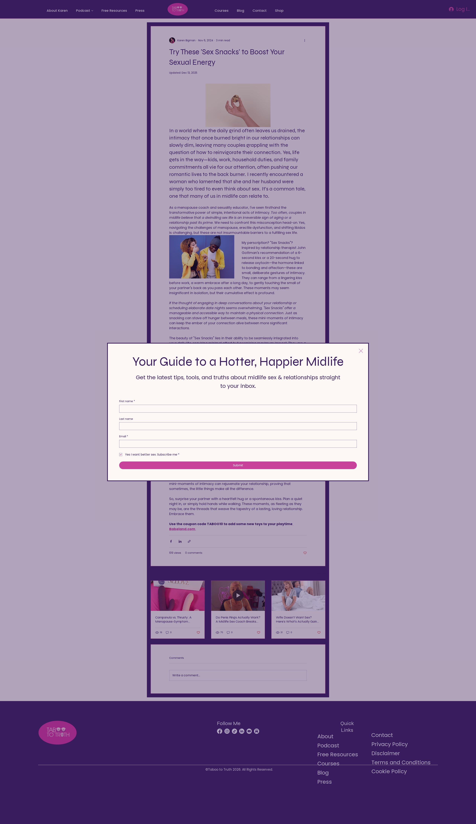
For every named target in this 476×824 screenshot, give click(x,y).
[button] (361, 351)
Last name (126, 419)
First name (127, 401)
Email (123, 436)
